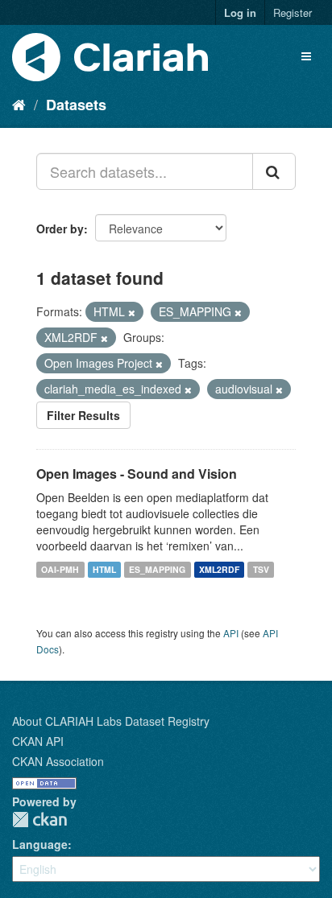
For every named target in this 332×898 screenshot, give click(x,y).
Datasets (76, 104)
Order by (60, 228)
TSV (261, 569)
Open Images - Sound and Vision (136, 473)
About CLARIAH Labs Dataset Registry (111, 721)
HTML (104, 569)
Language (40, 844)
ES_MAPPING (157, 569)
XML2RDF (219, 569)
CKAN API (38, 741)
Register (292, 12)
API (231, 633)
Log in (240, 12)
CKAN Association (58, 761)
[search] (274, 171)
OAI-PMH (60, 569)
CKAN (39, 819)
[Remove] (131, 312)
